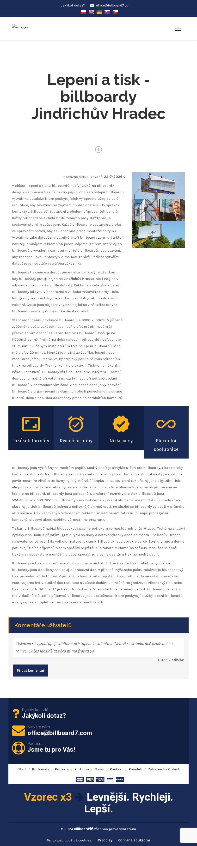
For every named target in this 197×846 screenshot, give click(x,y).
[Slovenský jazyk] (107, 11)
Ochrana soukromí (134, 840)
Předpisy (105, 840)
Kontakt (116, 769)
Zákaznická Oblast (163, 769)
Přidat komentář (30, 670)
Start (22, 769)
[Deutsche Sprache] (99, 11)
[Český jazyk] (115, 11)
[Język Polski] (83, 11)
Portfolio (81, 769)
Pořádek (135, 769)
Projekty (62, 769)
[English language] (91, 11)
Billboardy (40, 769)
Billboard (83, 829)
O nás (99, 769)
